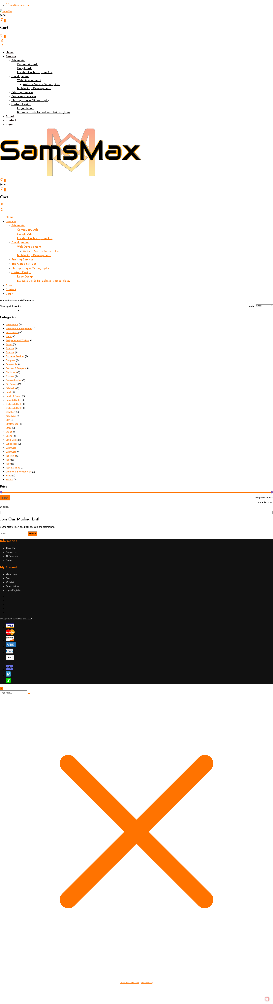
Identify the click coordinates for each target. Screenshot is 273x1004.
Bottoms (10, 348)
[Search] (2, 46)
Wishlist (10, 582)
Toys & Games (13, 467)
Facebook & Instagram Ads (34, 72)
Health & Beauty (13, 396)
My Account (11, 574)
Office (9, 428)
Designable (11, 364)
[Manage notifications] (267, 999)
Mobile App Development (34, 88)
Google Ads (24, 68)
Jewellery (10, 412)
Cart (8, 578)
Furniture (10, 376)
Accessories (12, 324)
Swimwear (11, 447)
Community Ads (27, 64)
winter (9, 475)
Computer (10, 360)
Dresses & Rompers (16, 368)
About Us (10, 548)
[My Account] (2, 41)
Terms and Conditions (129, 982)
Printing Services (22, 92)
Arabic (9, 336)
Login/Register (13, 590)
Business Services (15, 356)
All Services (12, 556)
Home (10, 52)
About (10, 116)
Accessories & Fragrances (19, 328)
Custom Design (21, 104)
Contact (11, 120)
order (252, 306)
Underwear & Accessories (19, 471)
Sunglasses (11, 443)
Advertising (18, 60)
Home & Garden (13, 400)
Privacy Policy (147, 982)
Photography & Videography (30, 100)
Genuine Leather (14, 380)
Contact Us (11, 552)
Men (8, 420)
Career (9, 560)
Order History (12, 586)
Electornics (11, 372)
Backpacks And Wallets (17, 340)
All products (12, 332)
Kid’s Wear (11, 416)
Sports (9, 436)
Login (10, 124)
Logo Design (25, 108)
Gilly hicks (11, 388)
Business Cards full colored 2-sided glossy (43, 112)
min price (260, 497)
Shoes (9, 432)
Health (9, 392)
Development (20, 76)
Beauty (9, 344)
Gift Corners (12, 384)
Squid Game (12, 440)
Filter (5, 498)
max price (268, 497)
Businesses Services (23, 96)
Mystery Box (12, 424)
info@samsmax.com (20, 5)
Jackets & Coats (14, 404)
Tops (8, 459)
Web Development (29, 80)
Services (11, 56)
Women (9, 479)
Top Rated (11, 455)
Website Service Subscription (41, 84)
